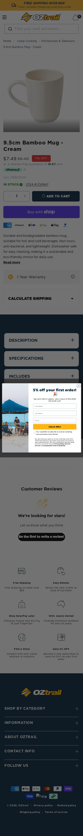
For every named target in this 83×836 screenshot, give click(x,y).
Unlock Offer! (54, 426)
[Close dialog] (78, 386)
